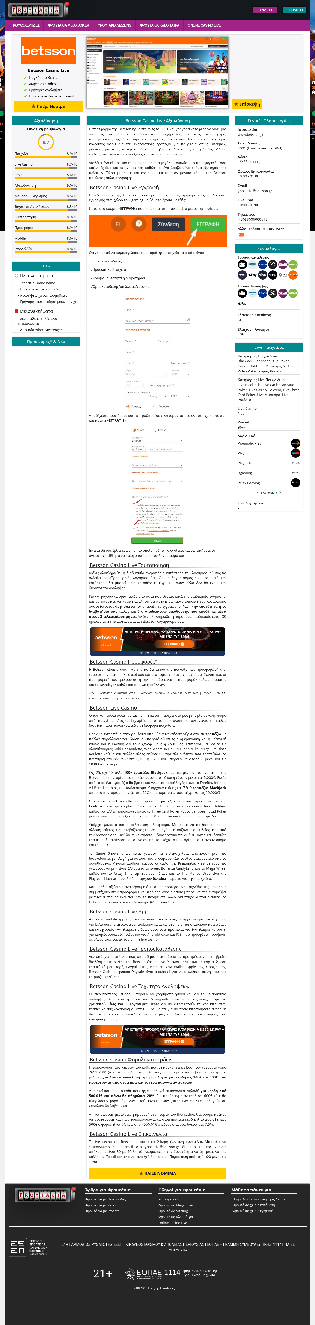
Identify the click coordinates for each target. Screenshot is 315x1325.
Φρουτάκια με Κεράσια (103, 1205)
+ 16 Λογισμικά (267, 492)
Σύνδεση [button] (265, 10)
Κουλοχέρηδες (26, 25)
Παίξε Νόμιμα (50, 106)
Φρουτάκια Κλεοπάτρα (159, 25)
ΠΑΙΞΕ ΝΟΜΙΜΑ (159, 1173)
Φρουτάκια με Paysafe (102, 1211)
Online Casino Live (204, 25)
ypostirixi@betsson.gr (255, 190)
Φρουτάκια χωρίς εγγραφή (252, 1211)
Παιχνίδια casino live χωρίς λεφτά (258, 1199)
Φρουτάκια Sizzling (114, 25)
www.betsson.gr (251, 134)
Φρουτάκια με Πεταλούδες (105, 1199)
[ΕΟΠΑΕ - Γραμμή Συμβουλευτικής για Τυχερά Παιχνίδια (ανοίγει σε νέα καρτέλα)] (171, 1274)
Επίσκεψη (249, 104)
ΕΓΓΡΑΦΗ (127, 208)
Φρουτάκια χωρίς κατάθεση (253, 1205)
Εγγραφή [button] (294, 10)
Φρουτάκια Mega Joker (68, 25)
